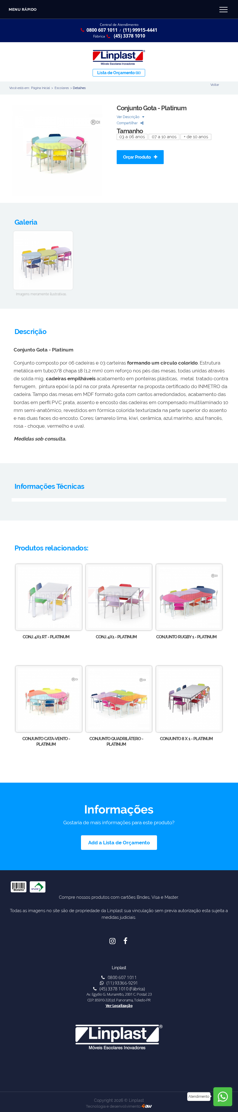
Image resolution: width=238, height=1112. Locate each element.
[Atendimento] (223, 1097)
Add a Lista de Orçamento (119, 842)
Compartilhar (127, 123)
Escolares (62, 88)
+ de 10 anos (196, 137)
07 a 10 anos (164, 137)
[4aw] (147, 1106)
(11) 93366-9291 (122, 983)
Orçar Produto (137, 157)
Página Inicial (40, 88)
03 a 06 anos (132, 137)
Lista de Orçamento (118, 72)
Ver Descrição (128, 117)
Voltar (214, 85)
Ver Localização (119, 1005)
